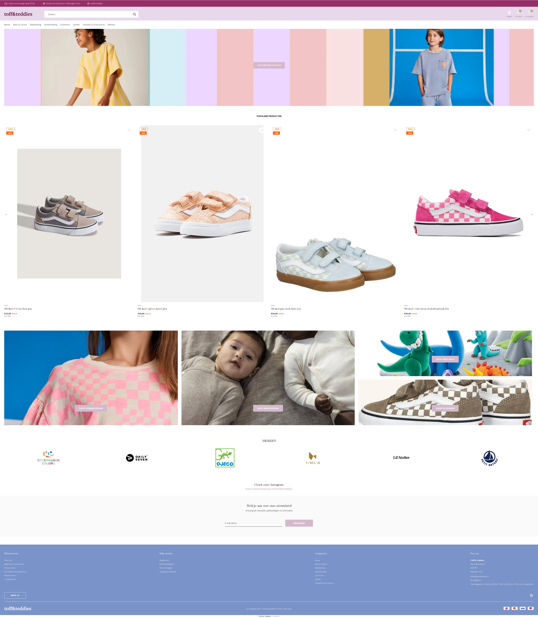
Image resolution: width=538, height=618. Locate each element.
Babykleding (35, 24)
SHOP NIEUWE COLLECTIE (269, 65)
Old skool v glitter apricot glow (152, 308)
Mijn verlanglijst (166, 568)
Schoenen (65, 24)
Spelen (76, 24)
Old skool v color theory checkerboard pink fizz (426, 308)
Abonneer (299, 523)
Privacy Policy (9, 568)
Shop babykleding (268, 408)
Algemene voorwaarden (14, 564)
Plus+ (280, 608)
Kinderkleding (50, 24)
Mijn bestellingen (167, 564)
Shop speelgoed (445, 359)
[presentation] (6, 215)
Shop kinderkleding (91, 408)
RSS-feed (288, 608)
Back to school (20, 24)
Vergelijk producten (168, 571)
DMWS (273, 608)
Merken (111, 24)
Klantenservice (10, 575)
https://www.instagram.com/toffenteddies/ (269, 488)
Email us (15, 595)
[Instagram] (531, 595)
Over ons (8, 560)
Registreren (164, 560)
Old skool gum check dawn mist (286, 308)
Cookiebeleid (9, 579)
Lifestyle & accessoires (94, 24)
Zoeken (134, 14)
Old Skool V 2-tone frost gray (18, 308)
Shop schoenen (445, 408)
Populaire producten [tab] (269, 116)
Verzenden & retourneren (15, 571)
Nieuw (7, 24)
